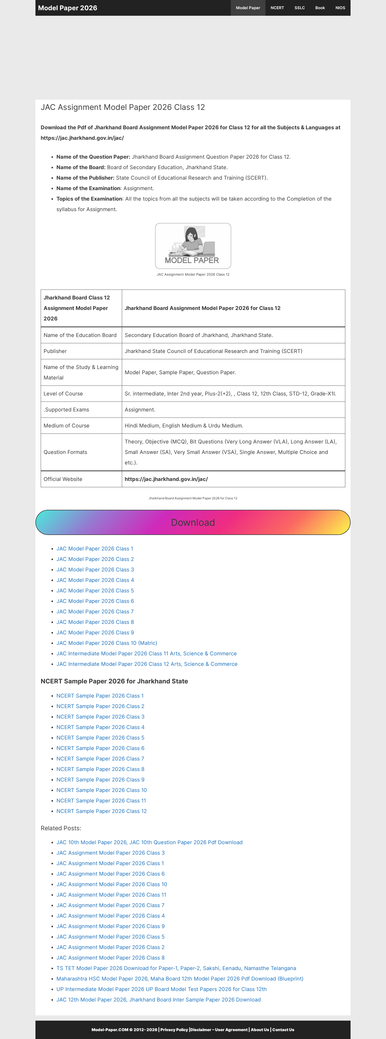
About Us (260, 1029)
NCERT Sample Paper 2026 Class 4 (100, 727)
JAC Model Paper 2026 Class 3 (95, 569)
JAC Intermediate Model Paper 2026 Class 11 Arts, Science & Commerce (146, 653)
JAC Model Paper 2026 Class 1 (94, 548)
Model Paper (248, 7)
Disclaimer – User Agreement (219, 1029)
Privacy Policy (174, 1029)
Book (320, 7)
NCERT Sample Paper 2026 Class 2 (100, 706)
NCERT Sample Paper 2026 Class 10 (101, 790)
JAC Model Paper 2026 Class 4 (95, 580)
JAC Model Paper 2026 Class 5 (95, 590)
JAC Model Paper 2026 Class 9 (95, 632)
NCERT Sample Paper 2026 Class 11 (101, 800)
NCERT (277, 7)
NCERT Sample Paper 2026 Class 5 (100, 738)
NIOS (340, 7)
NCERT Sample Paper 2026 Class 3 (100, 717)
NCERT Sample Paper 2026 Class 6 (100, 748)
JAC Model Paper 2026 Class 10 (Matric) (106, 643)
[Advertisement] (193, 57)
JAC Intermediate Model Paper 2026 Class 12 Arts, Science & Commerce (147, 664)
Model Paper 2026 (67, 8)
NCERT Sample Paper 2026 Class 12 (101, 811)
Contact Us (283, 1029)
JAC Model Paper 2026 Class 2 (95, 559)
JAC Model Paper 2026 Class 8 (95, 622)
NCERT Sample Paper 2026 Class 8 (100, 769)
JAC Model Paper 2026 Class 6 (95, 601)
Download (193, 522)
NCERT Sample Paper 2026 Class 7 (100, 759)
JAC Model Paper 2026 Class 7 (95, 611)
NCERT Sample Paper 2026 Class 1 (100, 696)
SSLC (300, 7)
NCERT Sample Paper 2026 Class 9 (100, 779)
